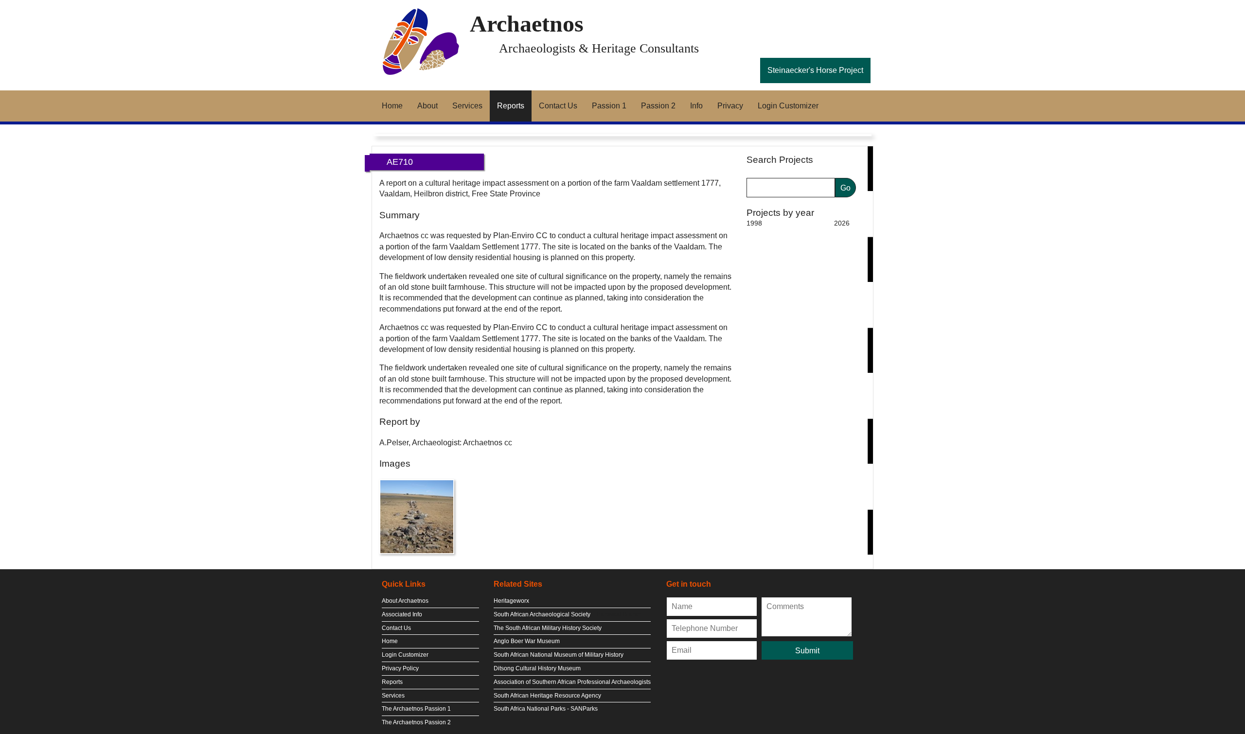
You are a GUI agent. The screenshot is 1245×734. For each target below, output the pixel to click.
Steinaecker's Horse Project (815, 70)
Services (467, 106)
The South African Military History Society (548, 628)
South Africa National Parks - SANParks (546, 708)
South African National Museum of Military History (558, 654)
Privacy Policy (400, 668)
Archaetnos (527, 23)
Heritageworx (511, 600)
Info (696, 106)
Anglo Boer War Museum (527, 641)
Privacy (730, 106)
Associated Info (402, 614)
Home (392, 106)
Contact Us (558, 106)
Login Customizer (788, 106)
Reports (510, 106)
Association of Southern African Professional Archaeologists (572, 682)
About (427, 106)
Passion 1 (609, 106)
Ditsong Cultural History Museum (537, 668)
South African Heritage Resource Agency (547, 695)
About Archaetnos (405, 600)
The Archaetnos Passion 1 (416, 708)
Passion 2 (658, 106)
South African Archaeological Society (542, 614)
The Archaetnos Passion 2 (416, 722)
